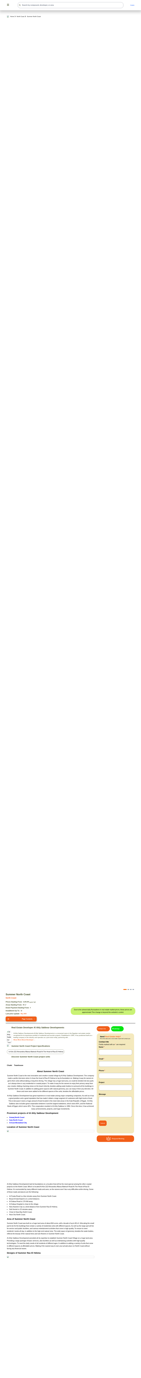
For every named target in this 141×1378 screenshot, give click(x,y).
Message (102, 1094)
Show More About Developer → (24, 1040)
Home (12, 16)
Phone (102, 1070)
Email (101, 1059)
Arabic (132, 5)
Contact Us (102, 1029)
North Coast (20, 16)
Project (101, 1082)
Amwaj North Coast (16, 1117)
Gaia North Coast (16, 1120)
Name (101, 1047)
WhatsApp (116, 1029)
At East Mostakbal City (18, 1123)
